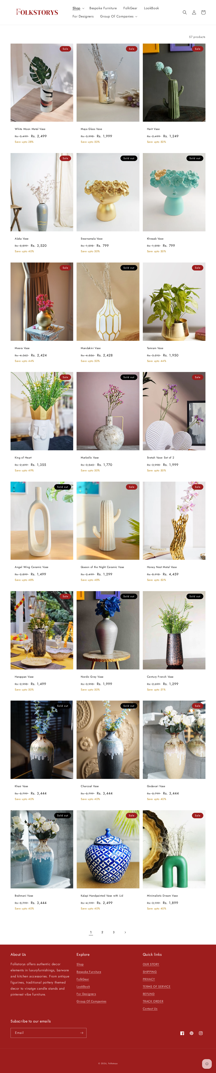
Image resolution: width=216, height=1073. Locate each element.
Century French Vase (160, 677)
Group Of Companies (91, 1001)
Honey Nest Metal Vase (162, 567)
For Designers (86, 994)
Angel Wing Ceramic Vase (32, 567)
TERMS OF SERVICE (157, 986)
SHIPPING (150, 972)
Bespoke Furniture (89, 972)
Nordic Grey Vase (92, 677)
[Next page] (125, 932)
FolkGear (83, 979)
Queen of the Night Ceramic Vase (102, 567)
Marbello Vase (90, 458)
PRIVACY (149, 979)
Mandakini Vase (91, 348)
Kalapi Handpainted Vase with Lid (102, 896)
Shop (80, 964)
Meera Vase (22, 348)
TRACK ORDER (153, 1001)
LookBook (83, 986)
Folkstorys (113, 1063)
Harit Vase (153, 129)
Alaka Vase (22, 239)
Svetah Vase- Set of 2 (160, 458)
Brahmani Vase (24, 896)
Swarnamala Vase (92, 239)
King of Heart (23, 458)
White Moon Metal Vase (30, 129)
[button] (77, 8)
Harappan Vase (24, 677)
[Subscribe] (81, 1033)
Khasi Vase (21, 786)
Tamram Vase (155, 348)
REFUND (149, 994)
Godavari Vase (156, 786)
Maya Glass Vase (91, 129)
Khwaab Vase (155, 239)
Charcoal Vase (90, 786)
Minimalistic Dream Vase (162, 896)
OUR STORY (151, 964)
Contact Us (150, 1008)
